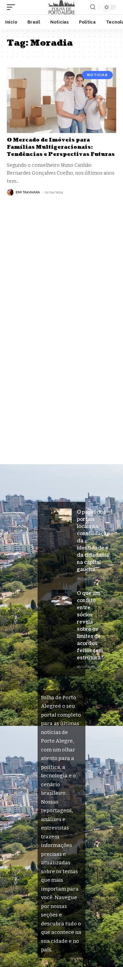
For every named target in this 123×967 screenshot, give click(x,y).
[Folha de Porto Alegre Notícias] (61, 7)
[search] (92, 7)
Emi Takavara (28, 192)
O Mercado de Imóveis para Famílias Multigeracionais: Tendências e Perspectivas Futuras (61, 147)
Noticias (97, 75)
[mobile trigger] (12, 7)
